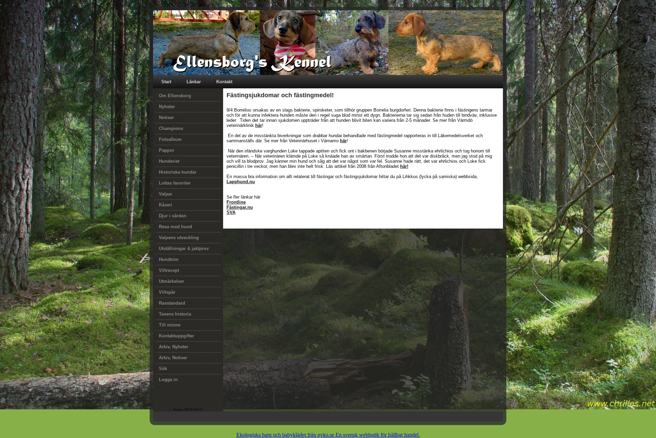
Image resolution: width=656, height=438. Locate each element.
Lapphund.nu (241, 181)
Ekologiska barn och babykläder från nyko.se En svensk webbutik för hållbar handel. (328, 435)
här (258, 125)
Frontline (236, 202)
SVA (231, 212)
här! (404, 166)
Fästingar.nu (240, 207)
